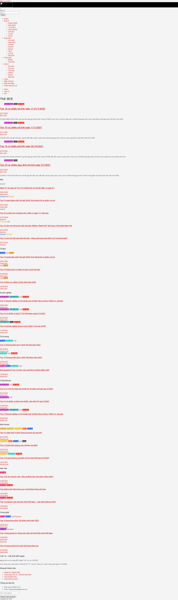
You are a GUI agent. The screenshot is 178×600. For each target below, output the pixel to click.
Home (6, 19)
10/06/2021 (4, 550)
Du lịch (10, 75)
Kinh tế (6, 21)
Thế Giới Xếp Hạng (10, 577)
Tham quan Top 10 (10, 85)
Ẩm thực (11, 68)
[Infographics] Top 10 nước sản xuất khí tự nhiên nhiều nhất (24, 370)
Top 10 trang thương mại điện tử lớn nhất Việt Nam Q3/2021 (24, 458)
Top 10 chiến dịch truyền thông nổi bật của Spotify (21, 433)
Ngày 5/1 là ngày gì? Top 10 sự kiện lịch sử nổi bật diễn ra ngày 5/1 (27, 188)
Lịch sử (10, 53)
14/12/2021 (4, 462)
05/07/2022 (4, 318)
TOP (7, 196)
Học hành (11, 40)
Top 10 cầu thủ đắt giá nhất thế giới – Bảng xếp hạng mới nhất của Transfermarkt (33, 238)
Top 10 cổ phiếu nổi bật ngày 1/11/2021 (21, 127)
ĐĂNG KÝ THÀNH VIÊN (12, 572)
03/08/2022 (4, 305)
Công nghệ (8, 57)
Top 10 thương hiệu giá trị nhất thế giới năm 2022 (20, 345)
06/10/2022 (4, 393)
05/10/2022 (4, 349)
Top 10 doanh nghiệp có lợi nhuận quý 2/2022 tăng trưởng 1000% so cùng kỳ (31, 301)
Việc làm (11, 31)
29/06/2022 (4, 449)
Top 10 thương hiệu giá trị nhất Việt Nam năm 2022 (21, 358)
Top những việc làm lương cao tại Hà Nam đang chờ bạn (23, 489)
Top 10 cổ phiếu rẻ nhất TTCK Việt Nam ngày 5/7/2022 (22, 314)
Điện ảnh (11, 77)
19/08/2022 (4, 405)
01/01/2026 (4, 217)
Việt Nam (21, 104)
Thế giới (2, 196)
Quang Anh (3, 194)
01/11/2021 (4, 132)
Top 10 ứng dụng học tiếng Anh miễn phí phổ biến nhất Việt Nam (26, 533)
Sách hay (11, 55)
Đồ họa (10, 47)
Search (2, 11)
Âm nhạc (11, 66)
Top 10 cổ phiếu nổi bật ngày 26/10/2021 (21, 146)
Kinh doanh (12, 25)
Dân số (10, 49)
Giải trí (6, 64)
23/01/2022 (4, 113)
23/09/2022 (4, 362)
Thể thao (11, 70)
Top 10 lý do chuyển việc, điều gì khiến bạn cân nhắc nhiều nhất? (26, 477)
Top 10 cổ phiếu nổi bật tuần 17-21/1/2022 (22, 108)
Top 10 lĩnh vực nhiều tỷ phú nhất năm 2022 (18, 282)
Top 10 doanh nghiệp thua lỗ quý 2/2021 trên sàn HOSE (23, 326)
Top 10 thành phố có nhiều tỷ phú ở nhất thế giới (20, 270)
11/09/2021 (4, 330)
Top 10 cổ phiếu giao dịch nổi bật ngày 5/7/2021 (25, 165)
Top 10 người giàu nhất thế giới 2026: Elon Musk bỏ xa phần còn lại (27, 200)
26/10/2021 (4, 151)
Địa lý (10, 51)
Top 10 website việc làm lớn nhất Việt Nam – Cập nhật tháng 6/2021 (28, 502)
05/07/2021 (4, 170)
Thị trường (11, 27)
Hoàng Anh (4, 539)
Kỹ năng (11, 44)
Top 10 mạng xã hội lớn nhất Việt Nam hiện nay (19, 546)
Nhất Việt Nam (9, 83)
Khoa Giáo (7, 38)
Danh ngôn (11, 42)
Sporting (3, 219)
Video (6, 79)
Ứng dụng (11, 62)
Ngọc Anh (3, 115)
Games (10, 72)
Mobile (10, 60)
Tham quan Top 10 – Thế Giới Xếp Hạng (17, 574)
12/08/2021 (4, 481)
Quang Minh (4, 483)
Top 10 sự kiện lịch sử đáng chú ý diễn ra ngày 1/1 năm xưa (24, 213)
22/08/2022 (4, 274)
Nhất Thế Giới (8, 81)
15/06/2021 (4, 493)
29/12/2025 (4, 242)
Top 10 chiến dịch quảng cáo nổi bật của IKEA (19, 445)
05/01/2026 (4, 192)
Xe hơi (10, 36)
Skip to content (5, 1)
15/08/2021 (4, 537)
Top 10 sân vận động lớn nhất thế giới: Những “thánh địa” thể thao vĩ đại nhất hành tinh (36, 226)
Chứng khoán (12, 29)
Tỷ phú (10, 34)
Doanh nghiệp (13, 23)
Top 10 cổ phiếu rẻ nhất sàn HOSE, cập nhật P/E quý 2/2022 (24, 401)
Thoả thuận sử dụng (11, 579)
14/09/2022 (4, 374)
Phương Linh (4, 351)
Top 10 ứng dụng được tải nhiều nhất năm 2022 (19, 521)
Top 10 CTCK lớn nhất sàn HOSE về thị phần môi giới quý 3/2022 (26, 389)
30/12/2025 (4, 230)
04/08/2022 (4, 525)
